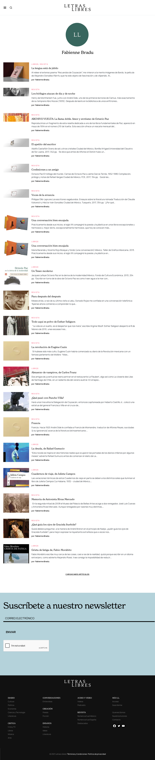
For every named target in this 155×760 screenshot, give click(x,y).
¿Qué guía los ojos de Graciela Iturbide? (53, 524)
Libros (34, 64)
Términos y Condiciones (77, 754)
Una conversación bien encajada (50, 220)
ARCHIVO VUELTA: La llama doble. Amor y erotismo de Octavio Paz (70, 118)
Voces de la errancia (42, 194)
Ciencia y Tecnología (16, 712)
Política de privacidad (97, 754)
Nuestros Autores (119, 716)
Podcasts (81, 705)
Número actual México (87, 716)
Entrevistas (47, 701)
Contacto (116, 719)
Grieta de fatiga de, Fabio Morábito (51, 549)
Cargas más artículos (77, 574)
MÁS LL (115, 698)
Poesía (45, 712)
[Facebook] (114, 726)
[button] (5, 7)
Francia (35, 423)
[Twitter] (119, 726)
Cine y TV (11, 727)
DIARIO (11, 698)
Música (11, 734)
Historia (46, 727)
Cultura (11, 701)
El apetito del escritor (43, 144)
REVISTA (82, 712)
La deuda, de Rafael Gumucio (48, 448)
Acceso (115, 701)
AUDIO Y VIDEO (85, 698)
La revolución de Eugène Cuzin (49, 347)
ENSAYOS (47, 723)
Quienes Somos (118, 712)
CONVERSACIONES (51, 698)
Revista (44, 64)
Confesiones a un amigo (45, 169)
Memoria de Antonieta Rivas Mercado (53, 499)
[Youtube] (123, 726)
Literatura (12, 716)
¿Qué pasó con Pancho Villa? (47, 397)
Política (11, 705)
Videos (80, 701)
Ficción (46, 716)
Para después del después (46, 296)
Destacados (83, 723)
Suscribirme (117, 705)
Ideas (45, 730)
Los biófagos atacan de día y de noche (53, 93)
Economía (12, 708)
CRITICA (12, 723)
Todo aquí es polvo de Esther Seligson (53, 321)
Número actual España (87, 719)
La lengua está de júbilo (44, 68)
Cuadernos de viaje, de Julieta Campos (53, 473)
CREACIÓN (48, 709)
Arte (10, 738)
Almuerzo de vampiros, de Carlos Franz (53, 372)
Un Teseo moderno (42, 270)
